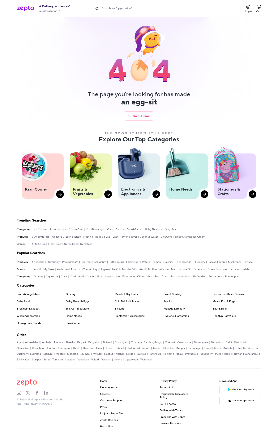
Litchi (116, 237)
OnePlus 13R (41, 237)
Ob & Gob (39, 244)
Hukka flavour (86, 276)
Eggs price (128, 276)
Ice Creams (40, 229)
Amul (142, 269)
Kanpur (180, 348)
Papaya (212, 262)
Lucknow (22, 354)
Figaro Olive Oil (110, 269)
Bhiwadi (107, 342)
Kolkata (227, 348)
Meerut (60, 354)
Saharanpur (251, 354)
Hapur (76, 348)
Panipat (167, 354)
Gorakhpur (38, 348)
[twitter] (30, 393)
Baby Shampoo (154, 229)
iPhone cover (129, 237)
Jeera (222, 262)
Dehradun (217, 342)
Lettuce (248, 262)
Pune (218, 354)
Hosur (108, 348)
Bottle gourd (116, 262)
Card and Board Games (129, 229)
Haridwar (88, 348)
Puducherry (206, 354)
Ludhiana (35, 354)
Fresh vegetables (180, 276)
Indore (146, 348)
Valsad (95, 359)
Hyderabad (133, 348)
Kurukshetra (250, 348)
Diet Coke (166, 237)
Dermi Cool (71, 244)
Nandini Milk (129, 269)
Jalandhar (168, 348)
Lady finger (132, 262)
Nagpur (108, 354)
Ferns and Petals (239, 269)
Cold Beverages (95, 229)
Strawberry (53, 262)
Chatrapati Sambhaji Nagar (146, 342)
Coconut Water (149, 237)
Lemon (156, 262)
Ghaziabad (23, 348)
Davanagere (201, 342)
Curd (73, 276)
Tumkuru (57, 359)
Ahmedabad (32, 342)
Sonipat (36, 359)
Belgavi (81, 342)
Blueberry (199, 262)
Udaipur (70, 359)
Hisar (99, 348)
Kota (238, 348)
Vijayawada (131, 359)
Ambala (46, 342)
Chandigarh (121, 342)
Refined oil (199, 276)
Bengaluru (94, 342)
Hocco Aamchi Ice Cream (190, 237)
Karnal (208, 348)
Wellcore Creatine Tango (66, 237)
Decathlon (86, 244)
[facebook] (39, 393)
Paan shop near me (108, 276)
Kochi (217, 348)
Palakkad (141, 354)
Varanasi (106, 359)
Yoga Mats (171, 229)
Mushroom (234, 262)
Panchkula (155, 354)
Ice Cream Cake (74, 229)
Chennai (170, 342)
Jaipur (156, 348)
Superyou (199, 269)
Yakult (37, 269)
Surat (47, 359)
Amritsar (58, 342)
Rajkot (228, 354)
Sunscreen (55, 229)
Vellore (118, 359)
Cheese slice (144, 276)
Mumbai (85, 354)
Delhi (228, 342)
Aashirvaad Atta (66, 269)
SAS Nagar (23, 359)
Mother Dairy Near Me (161, 269)
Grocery (38, 276)
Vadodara (83, 359)
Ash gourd (100, 262)
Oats (110, 229)
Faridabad (240, 342)
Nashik (120, 354)
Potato (146, 262)
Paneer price (232, 276)
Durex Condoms (217, 269)
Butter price (215, 276)
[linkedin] (48, 393)
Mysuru (97, 354)
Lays (96, 269)
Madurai (48, 354)
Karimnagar (194, 348)
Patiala (179, 354)
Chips (64, 276)
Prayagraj (190, 354)
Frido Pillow (55, 244)
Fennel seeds (183, 262)
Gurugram (64, 348)
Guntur (51, 348)
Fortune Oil (184, 269)
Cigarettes (52, 276)
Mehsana (72, 354)
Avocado (39, 262)
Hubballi (119, 348)
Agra (20, 342)
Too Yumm (84, 269)
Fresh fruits (161, 276)
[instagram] (21, 393)
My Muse (48, 269)
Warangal (146, 359)
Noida (129, 354)
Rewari (238, 354)
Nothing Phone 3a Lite (96, 237)
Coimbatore (184, 342)
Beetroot (86, 262)
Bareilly (70, 342)
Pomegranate (70, 262)
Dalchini (168, 262)
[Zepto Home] (25, 8)
